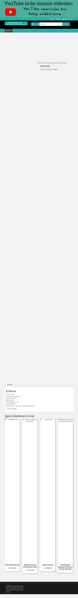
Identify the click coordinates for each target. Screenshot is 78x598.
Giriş (53, 19)
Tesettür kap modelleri (52, 69)
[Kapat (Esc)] (30, 595)
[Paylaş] (21, 595)
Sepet (65, 19)
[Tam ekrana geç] (12, 595)
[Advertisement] (39, 48)
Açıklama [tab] (10, 385)
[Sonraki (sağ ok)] (12, 597)
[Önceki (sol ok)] (4, 597)
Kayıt (59, 19)
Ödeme (71, 19)
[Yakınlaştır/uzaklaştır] (4, 595)
